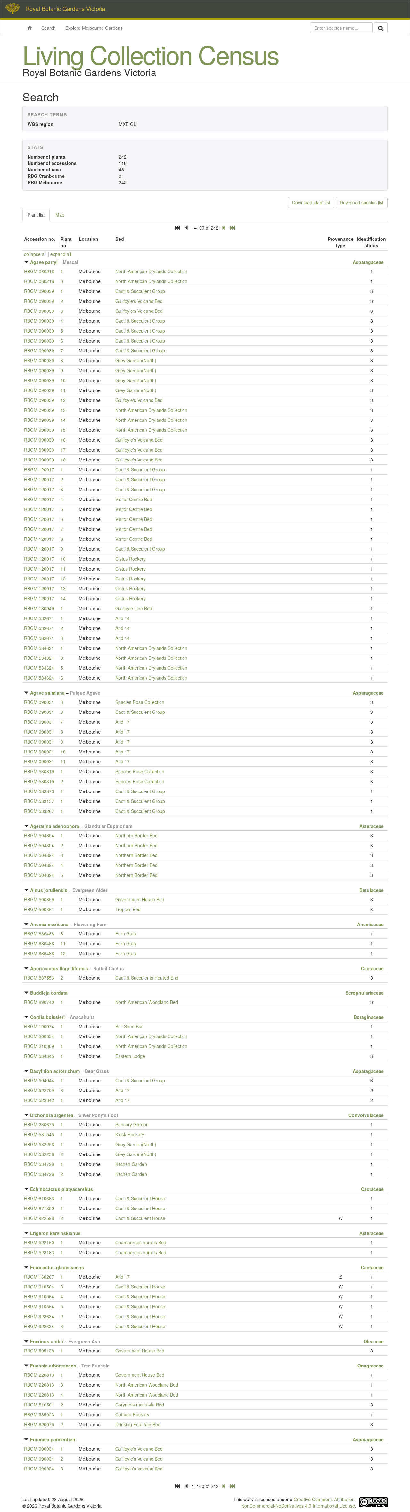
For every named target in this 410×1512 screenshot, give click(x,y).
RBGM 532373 (39, 791)
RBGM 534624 (39, 658)
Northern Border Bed (136, 835)
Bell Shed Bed (129, 1026)
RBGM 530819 (39, 771)
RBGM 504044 (39, 1080)
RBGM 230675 (39, 1124)
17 (63, 449)
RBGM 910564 (39, 1286)
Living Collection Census (150, 53)
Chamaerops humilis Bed (140, 1242)
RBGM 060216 (39, 271)
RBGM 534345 (39, 1056)
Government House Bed (139, 899)
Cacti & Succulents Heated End (146, 977)
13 (63, 410)
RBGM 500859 (39, 899)
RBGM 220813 (39, 1375)
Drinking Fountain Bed (137, 1424)
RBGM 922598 (39, 1218)
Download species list (361, 202)
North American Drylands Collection (151, 271)
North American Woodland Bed (146, 1002)
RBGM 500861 (39, 909)
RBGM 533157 (39, 801)
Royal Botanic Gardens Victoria (65, 8)
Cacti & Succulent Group (140, 291)
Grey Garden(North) (135, 360)
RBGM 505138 (39, 1350)
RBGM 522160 (39, 1242)
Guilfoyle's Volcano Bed (139, 301)
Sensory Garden (132, 1124)
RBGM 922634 (39, 1316)
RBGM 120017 (39, 469)
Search (48, 28)
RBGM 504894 (39, 835)
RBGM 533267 (39, 811)
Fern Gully (125, 933)
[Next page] (223, 227)
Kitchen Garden (131, 1164)
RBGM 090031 (39, 702)
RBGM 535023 (39, 1414)
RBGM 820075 (39, 1424)
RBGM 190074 (39, 1026)
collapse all (35, 254)
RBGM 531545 (39, 1134)
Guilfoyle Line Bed (133, 608)
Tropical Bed (128, 909)
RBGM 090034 (39, 1448)
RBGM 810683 (39, 1198)
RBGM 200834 (39, 1036)
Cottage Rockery (132, 1414)
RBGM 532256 (39, 1144)
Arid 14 (122, 618)
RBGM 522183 (39, 1252)
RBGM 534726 (39, 1164)
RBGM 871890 (39, 1208)
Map (59, 214)
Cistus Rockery (130, 558)
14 (63, 420)
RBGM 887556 (39, 977)
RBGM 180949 (39, 608)
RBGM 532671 (39, 618)
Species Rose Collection (139, 702)
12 (63, 400)
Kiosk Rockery (129, 1134)
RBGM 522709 (39, 1090)
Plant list (36, 214)
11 (63, 390)
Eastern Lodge (130, 1056)
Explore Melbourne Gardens (94, 28)
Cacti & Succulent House (140, 1198)
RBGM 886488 (39, 933)
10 (63, 380)
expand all (60, 254)
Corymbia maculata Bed (139, 1404)
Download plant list (311, 202)
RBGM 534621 (39, 648)
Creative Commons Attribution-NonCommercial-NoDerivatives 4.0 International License (298, 1502)
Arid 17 (122, 722)
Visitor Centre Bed (133, 499)
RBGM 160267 (39, 1276)
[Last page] (232, 227)
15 (63, 430)
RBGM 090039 (39, 291)
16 (63, 440)
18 (63, 459)
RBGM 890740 (39, 1002)
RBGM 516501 (39, 1404)
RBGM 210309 (39, 1046)
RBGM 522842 (39, 1100)
